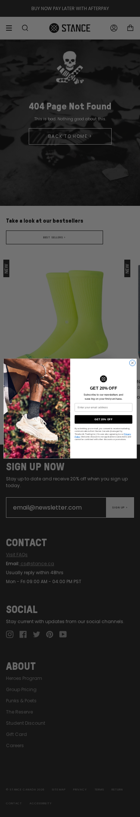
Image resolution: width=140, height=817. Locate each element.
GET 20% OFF (103, 419)
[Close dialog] (132, 363)
